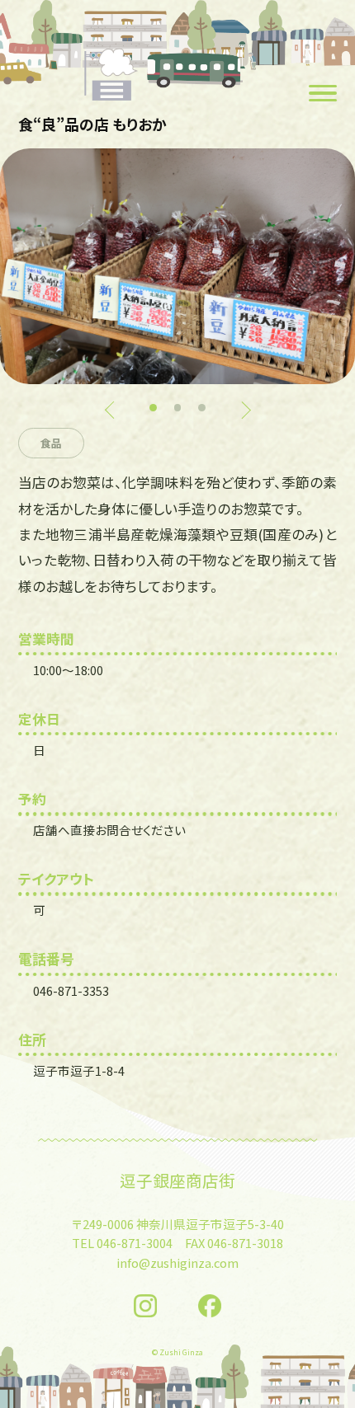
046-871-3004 (135, 1242)
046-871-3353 (71, 990)
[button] (153, 407)
